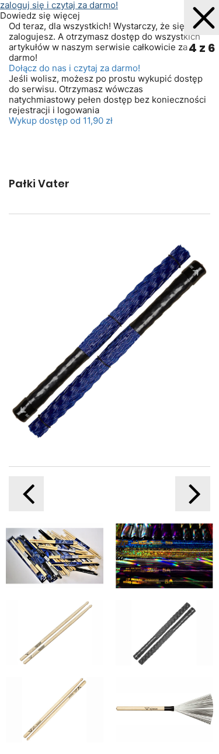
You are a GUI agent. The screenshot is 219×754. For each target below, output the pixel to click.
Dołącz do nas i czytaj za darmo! (74, 68)
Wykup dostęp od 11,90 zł (61, 120)
